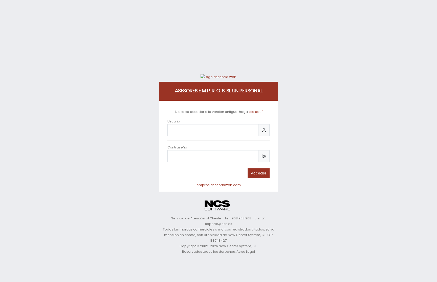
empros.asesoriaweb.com (218, 185)
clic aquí (256, 111)
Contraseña (177, 147)
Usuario (173, 121)
